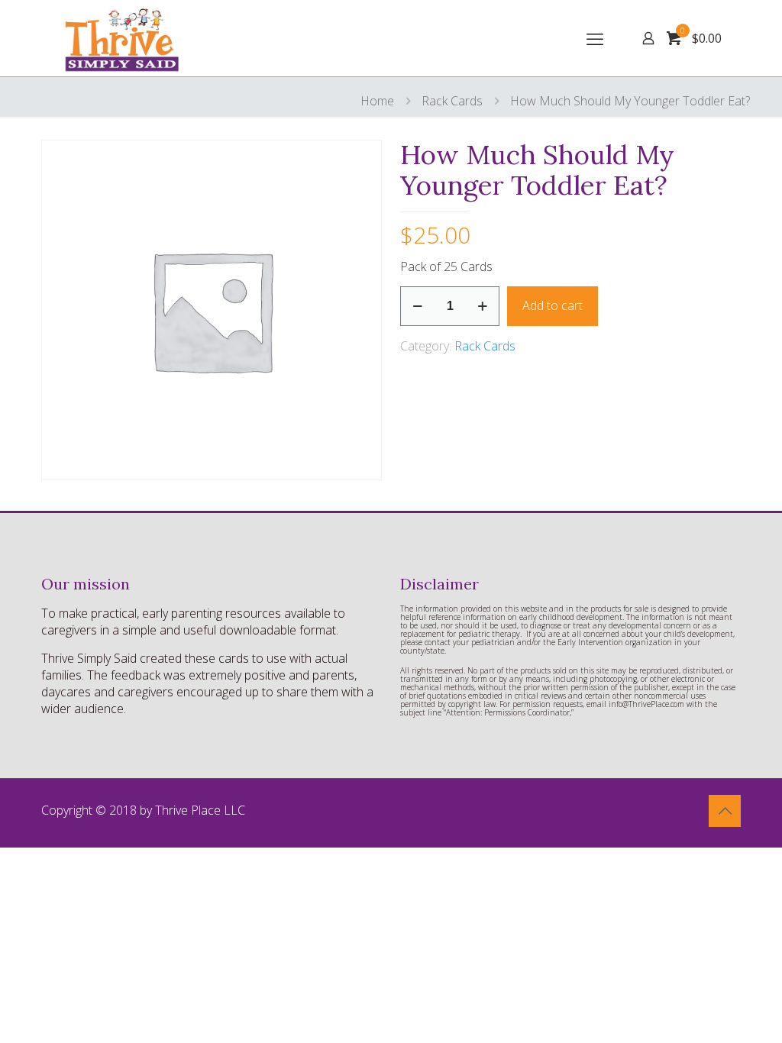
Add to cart (552, 305)
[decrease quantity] (417, 306)
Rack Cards (452, 100)
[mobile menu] (595, 38)
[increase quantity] (482, 306)
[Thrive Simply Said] (125, 38)
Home (377, 100)
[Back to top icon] (725, 811)
